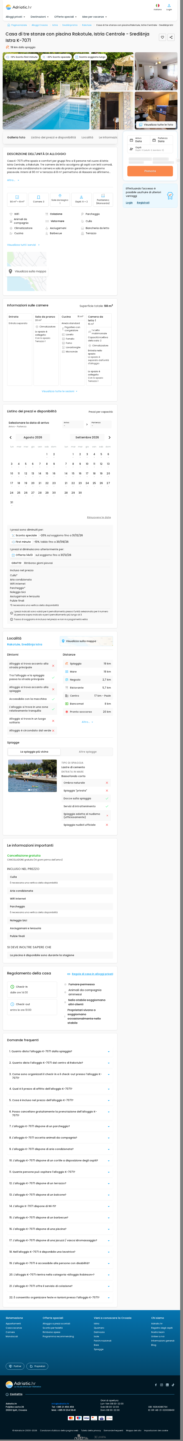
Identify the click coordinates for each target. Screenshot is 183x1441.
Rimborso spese (51, 1332)
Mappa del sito (133, 1430)
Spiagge (98, 1349)
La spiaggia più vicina (34, 751)
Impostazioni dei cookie (156, 1430)
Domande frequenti (113, 1430)
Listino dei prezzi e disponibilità (53, 137)
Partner (17, 1366)
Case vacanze (14, 1327)
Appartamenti (13, 1323)
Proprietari (39, 1366)
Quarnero (99, 1327)
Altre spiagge (88, 751)
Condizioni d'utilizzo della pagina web (59, 1430)
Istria (96, 1323)
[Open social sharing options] (171, 37)
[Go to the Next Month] (108, 437)
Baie (96, 1344)
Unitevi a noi (157, 1336)
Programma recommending (58, 1336)
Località (87, 137)
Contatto (16, 1394)
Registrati (143, 202)
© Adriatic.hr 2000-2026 (24, 1430)
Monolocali (12, 1336)
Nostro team (158, 1332)
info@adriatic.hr (60, 1403)
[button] (46, 90)
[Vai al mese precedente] (11, 437)
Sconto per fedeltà (53, 1327)
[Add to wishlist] (162, 37)
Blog (153, 1344)
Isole (96, 1336)
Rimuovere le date (99, 517)
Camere (10, 1332)
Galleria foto (16, 137)
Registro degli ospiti (162, 1327)
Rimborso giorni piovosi (38, 563)
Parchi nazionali (102, 1340)
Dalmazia (99, 1332)
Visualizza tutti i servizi (21, 245)
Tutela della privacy (91, 1430)
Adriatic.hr (156, 1323)
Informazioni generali (162, 1340)
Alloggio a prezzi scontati (56, 1323)
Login (129, 202)
